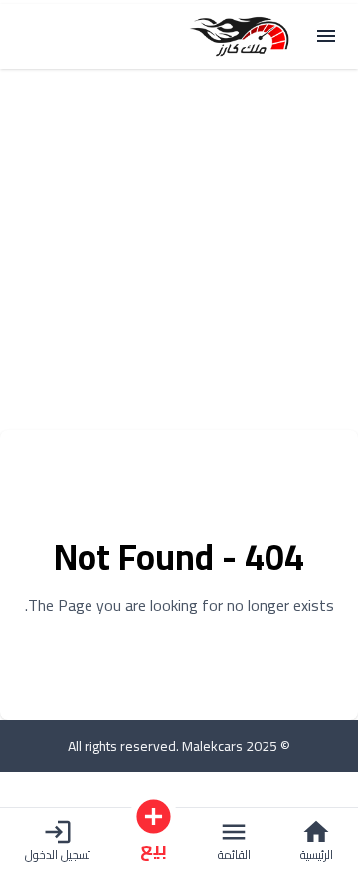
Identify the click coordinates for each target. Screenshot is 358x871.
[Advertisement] (179, 251)
